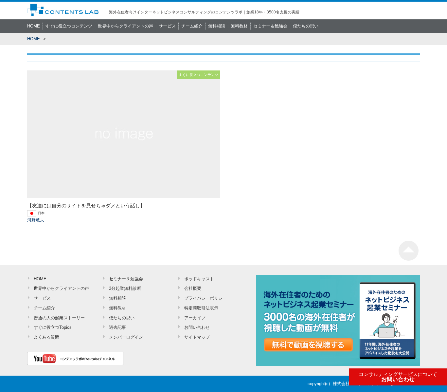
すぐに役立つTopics (53, 327)
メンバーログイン (126, 337)
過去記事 (117, 327)
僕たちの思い (305, 26)
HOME (33, 26)
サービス (167, 26)
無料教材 (239, 26)
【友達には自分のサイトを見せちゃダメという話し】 (86, 205)
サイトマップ (197, 337)
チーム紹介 (192, 26)
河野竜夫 (35, 219)
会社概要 (192, 288)
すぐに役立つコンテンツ (68, 26)
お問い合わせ (398, 377)
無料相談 (216, 26)
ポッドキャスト (199, 278)
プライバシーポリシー (205, 298)
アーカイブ (195, 317)
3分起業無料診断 (125, 288)
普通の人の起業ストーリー (59, 317)
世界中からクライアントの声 (125, 26)
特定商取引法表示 (201, 308)
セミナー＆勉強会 (270, 26)
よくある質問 (46, 337)
